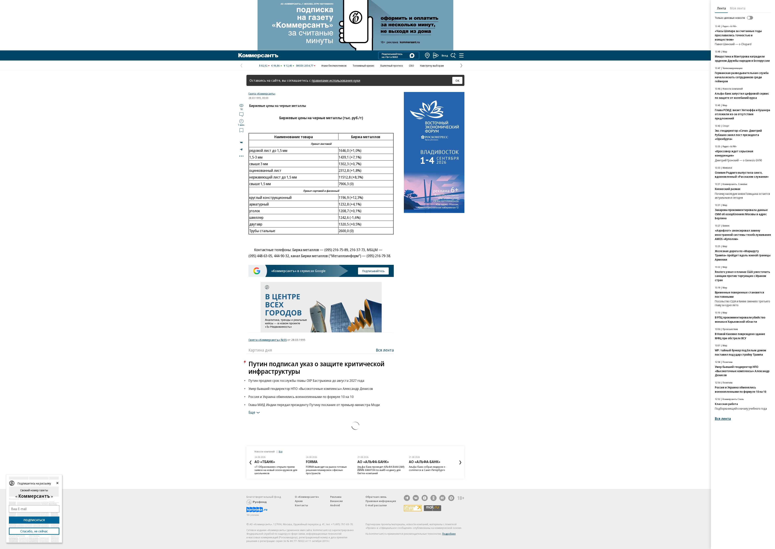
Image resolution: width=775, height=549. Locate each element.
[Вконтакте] (416, 498)
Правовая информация (381, 501)
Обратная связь (376, 497)
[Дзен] (425, 498)
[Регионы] (427, 55)
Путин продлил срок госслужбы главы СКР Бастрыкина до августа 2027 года (306, 380)
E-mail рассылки (376, 505)
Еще (251, 412)
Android (335, 505)
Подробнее (449, 533)
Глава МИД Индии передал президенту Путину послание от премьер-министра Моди (314, 404)
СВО (411, 65)
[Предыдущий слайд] (250, 462)
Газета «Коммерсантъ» (261, 93)
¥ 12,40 (288, 65)
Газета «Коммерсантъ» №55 (267, 340)
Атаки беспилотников (334, 65)
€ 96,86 (275, 65)
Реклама (335, 497)
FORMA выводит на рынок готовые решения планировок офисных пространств (326, 470)
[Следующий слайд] (460, 462)
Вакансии (336, 501)
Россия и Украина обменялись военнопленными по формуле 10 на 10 (301, 396)
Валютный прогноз (391, 65)
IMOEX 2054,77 (304, 65)
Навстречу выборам (432, 65)
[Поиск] (453, 55)
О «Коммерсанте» (307, 497)
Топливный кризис (363, 65)
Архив (299, 501)
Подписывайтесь (373, 271)
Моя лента (737, 8)
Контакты (301, 505)
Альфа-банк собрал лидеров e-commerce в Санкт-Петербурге (427, 468)
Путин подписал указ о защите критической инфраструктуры (316, 367)
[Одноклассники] (433, 498)
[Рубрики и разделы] (461, 55)
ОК (457, 80)
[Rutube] (442, 498)
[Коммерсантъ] (258, 55)
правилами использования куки (336, 80)
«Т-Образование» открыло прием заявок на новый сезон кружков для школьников (275, 470)
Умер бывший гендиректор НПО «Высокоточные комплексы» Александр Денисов (310, 388)
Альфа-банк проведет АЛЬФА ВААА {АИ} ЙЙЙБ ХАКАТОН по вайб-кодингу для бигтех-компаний (380, 470)
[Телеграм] (407, 498)
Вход (445, 55)
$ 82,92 (263, 65)
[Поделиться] (241, 142)
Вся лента (385, 350)
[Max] (451, 498)
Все (280, 451)
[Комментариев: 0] (241, 114)
